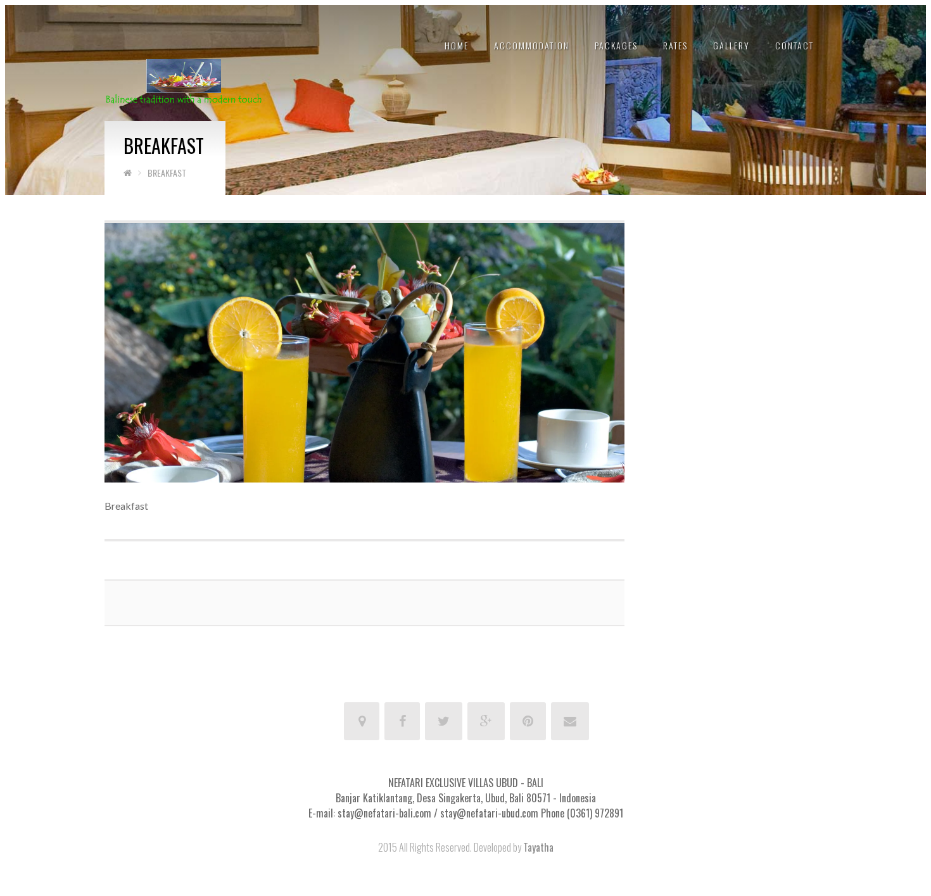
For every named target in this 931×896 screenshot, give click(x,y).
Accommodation (531, 45)
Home (457, 45)
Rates (675, 45)
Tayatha (538, 847)
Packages (616, 45)
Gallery (731, 45)
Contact (794, 45)
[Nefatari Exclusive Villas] (183, 80)
